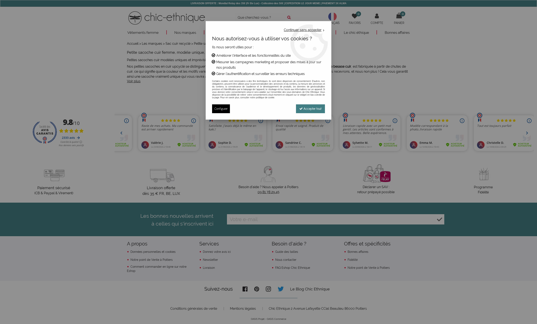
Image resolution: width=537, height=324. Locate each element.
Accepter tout (312, 108)
